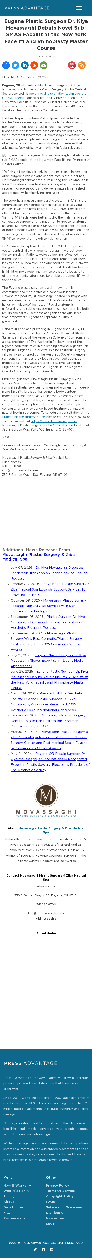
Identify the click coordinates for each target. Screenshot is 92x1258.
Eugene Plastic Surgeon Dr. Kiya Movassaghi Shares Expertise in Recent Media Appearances (48, 661)
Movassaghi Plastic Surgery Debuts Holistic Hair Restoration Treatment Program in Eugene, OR (48, 721)
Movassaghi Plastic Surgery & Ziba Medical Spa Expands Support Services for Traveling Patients (50, 589)
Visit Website (46, 919)
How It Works (14, 1185)
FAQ (6, 1212)
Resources (12, 1218)
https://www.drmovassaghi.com (54, 421)
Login (50, 1223)
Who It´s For (14, 1191)
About (8, 1201)
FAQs (50, 1201)
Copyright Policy (60, 1196)
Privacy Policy (57, 1185)
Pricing (9, 1196)
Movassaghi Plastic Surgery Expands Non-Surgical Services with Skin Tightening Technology (49, 606)
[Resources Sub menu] (24, 1218)
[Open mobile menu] (79, 8)
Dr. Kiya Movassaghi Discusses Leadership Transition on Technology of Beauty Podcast (49, 573)
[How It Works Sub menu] (29, 1185)
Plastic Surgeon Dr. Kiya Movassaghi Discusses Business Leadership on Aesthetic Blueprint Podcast (48, 622)
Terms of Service (60, 1191)
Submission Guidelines (64, 1207)
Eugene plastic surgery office (23, 417)
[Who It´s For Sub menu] (28, 1191)
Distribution (13, 1207)
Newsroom (55, 1218)
